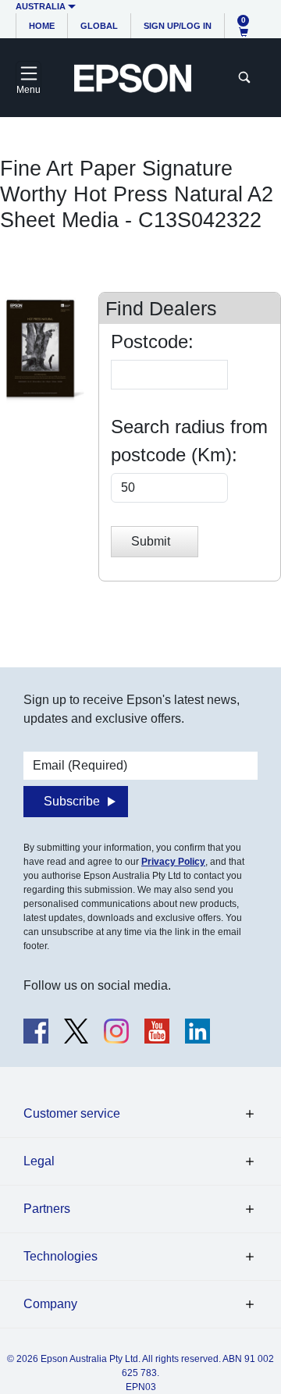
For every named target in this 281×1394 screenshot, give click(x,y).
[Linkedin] (197, 1031)
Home (42, 25)
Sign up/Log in (178, 25)
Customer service (71, 1113)
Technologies (60, 1256)
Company (50, 1303)
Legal (39, 1161)
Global (99, 25)
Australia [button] (41, 6)
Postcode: (152, 341)
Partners (46, 1208)
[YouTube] (156, 1031)
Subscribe (72, 801)
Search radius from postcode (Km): (189, 440)
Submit (150, 541)
